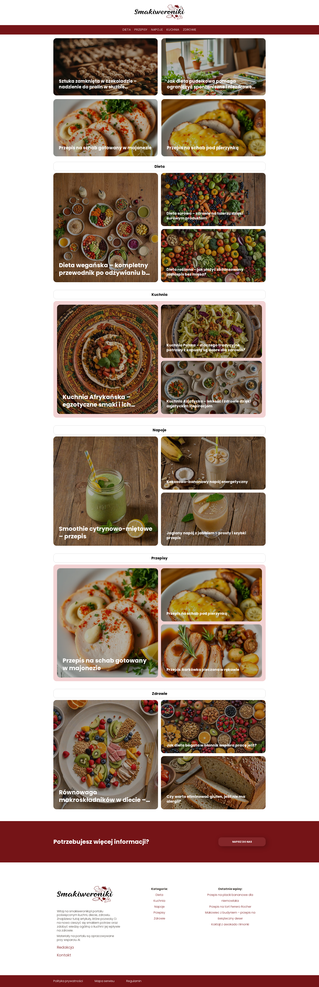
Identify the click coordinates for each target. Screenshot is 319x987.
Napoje (157, 29)
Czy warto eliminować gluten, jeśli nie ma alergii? (206, 799)
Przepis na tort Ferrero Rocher (230, 907)
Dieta (127, 29)
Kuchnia (173, 29)
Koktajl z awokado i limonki (230, 924)
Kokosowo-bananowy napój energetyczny (207, 481)
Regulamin (133, 981)
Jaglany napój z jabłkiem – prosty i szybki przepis (206, 535)
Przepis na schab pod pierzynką (203, 147)
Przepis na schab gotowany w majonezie (105, 147)
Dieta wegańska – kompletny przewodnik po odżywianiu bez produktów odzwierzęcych (105, 268)
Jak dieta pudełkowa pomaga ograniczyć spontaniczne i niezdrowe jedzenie (209, 84)
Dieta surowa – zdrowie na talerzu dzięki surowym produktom (205, 216)
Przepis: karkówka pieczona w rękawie (203, 669)
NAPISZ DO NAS (242, 842)
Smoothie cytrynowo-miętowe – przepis (105, 532)
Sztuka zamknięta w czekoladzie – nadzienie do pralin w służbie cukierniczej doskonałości (98, 84)
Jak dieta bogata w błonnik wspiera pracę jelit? (212, 745)
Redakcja (65, 947)
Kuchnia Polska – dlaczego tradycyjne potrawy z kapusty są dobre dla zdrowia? (206, 347)
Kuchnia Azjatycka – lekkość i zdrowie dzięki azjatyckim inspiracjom (209, 403)
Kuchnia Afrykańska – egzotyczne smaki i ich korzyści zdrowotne (97, 400)
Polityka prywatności (68, 981)
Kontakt (64, 955)
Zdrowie (189, 29)
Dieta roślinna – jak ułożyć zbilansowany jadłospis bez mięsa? (205, 272)
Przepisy (141, 29)
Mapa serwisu (104, 981)
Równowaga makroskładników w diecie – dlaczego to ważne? (102, 796)
